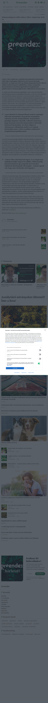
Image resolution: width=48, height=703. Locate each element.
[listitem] (24, 347)
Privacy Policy (31, 372)
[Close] (45, 330)
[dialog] (24, 351)
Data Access (24, 372)
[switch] (39, 350)
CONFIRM (15, 368)
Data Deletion (17, 372)
